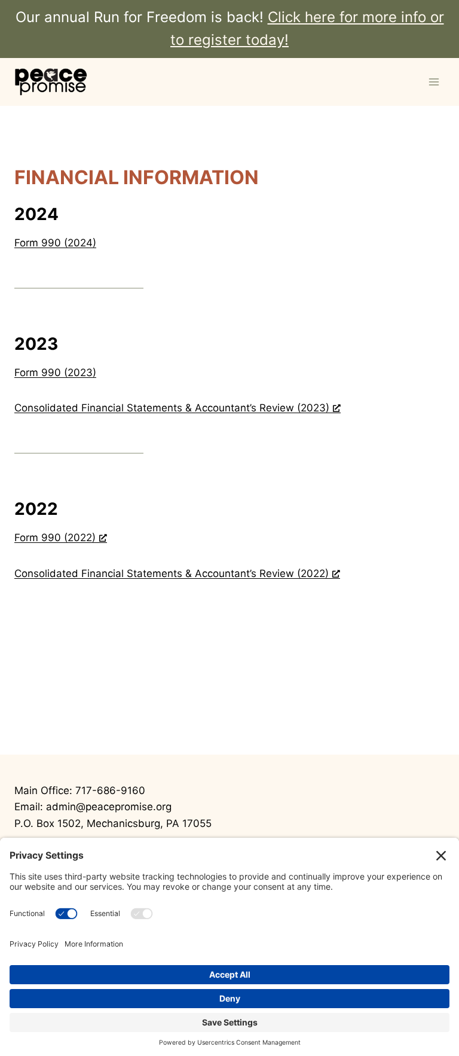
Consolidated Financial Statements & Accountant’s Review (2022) (171, 573)
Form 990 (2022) (55, 538)
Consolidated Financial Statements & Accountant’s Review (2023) (171, 408)
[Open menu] (434, 81)
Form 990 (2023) (55, 373)
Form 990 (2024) (55, 243)
